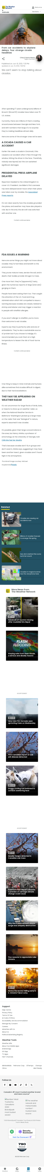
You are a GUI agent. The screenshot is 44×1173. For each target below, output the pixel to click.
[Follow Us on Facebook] (4, 1085)
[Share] (3, 58)
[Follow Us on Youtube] (15, 1085)
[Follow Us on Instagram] (10, 1085)
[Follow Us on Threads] (26, 1085)
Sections (35, 12)
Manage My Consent (10, 1024)
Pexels (14, 464)
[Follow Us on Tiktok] (20, 1085)
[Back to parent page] (5, 10)
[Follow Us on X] (31, 1085)
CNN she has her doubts (12, 440)
